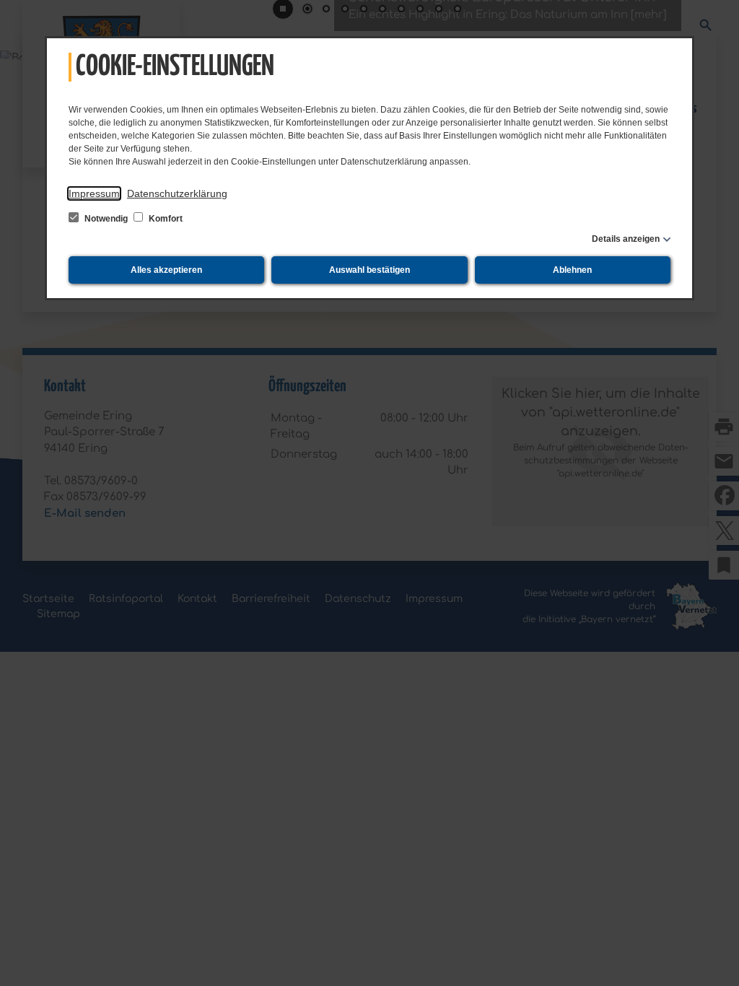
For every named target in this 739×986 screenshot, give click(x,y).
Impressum (94, 193)
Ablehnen (572, 270)
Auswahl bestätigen (369, 270)
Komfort (165, 219)
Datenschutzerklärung (177, 193)
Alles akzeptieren (166, 270)
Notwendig (106, 219)
